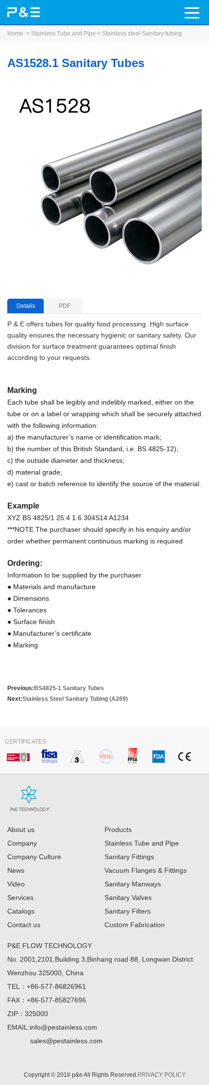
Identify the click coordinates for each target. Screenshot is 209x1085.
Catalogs (21, 911)
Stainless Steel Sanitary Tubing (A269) (75, 698)
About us (21, 829)
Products (118, 829)
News (15, 870)
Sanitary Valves (128, 897)
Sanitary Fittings (129, 857)
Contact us (23, 925)
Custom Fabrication (134, 925)
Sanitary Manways (132, 884)
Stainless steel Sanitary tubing (142, 33)
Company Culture (34, 857)
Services (20, 897)
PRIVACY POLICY (162, 1074)
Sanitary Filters (127, 911)
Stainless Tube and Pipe (63, 33)
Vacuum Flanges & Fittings (145, 870)
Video (16, 884)
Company (22, 843)
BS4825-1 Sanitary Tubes (69, 688)
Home (15, 33)
